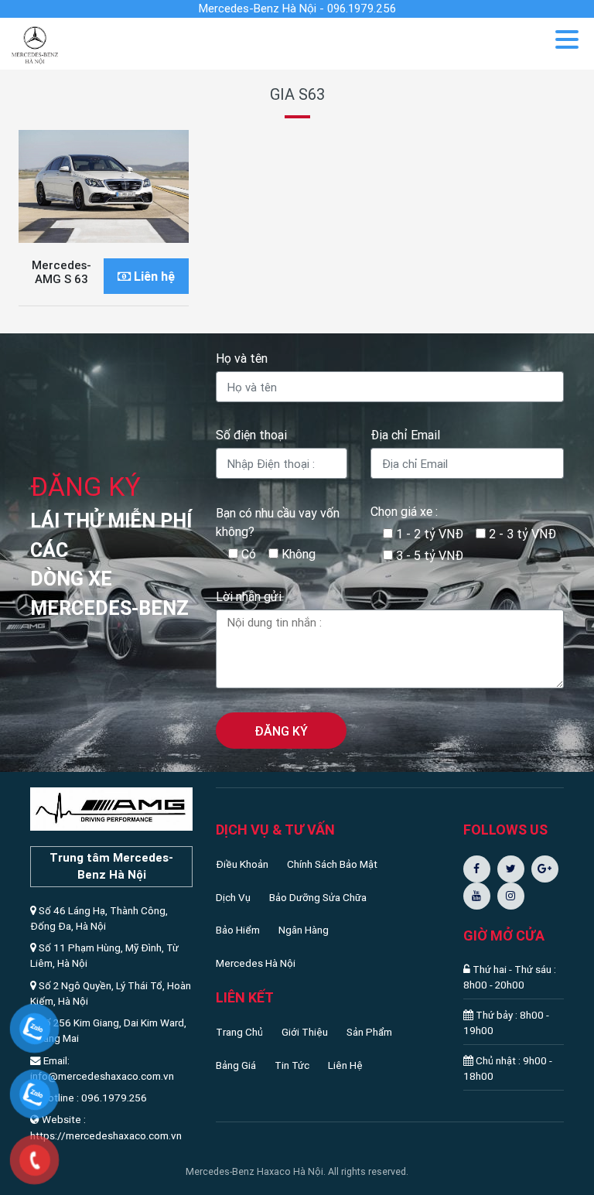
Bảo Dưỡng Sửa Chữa (318, 897)
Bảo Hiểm (238, 930)
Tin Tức (292, 1065)
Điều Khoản (242, 864)
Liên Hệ (345, 1065)
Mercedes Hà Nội (255, 963)
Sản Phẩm (369, 1032)
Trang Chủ (239, 1032)
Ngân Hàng (303, 930)
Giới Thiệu (305, 1032)
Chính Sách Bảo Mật (332, 864)
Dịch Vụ (233, 897)
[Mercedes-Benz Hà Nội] (35, 43)
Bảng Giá (236, 1065)
